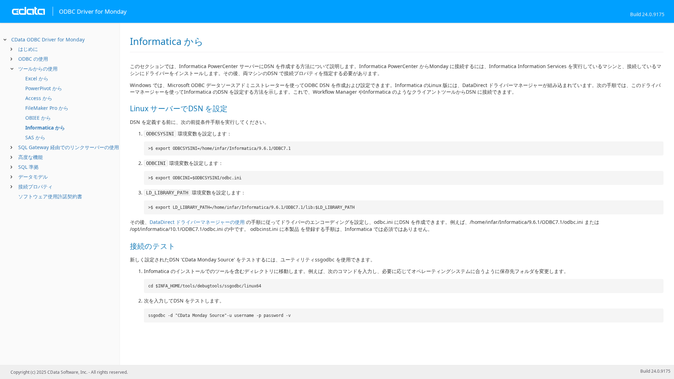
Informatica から (45, 127)
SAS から (35, 137)
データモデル (33, 176)
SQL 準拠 (28, 167)
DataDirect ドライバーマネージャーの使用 (197, 222)
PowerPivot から (43, 88)
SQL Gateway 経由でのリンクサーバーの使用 (68, 147)
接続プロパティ (35, 186)
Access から (38, 98)
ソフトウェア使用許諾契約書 (50, 196)
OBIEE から (38, 117)
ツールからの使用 (38, 68)
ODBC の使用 (33, 58)
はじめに (28, 49)
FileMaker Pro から (46, 108)
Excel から (36, 78)
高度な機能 (30, 157)
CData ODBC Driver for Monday (48, 39)
